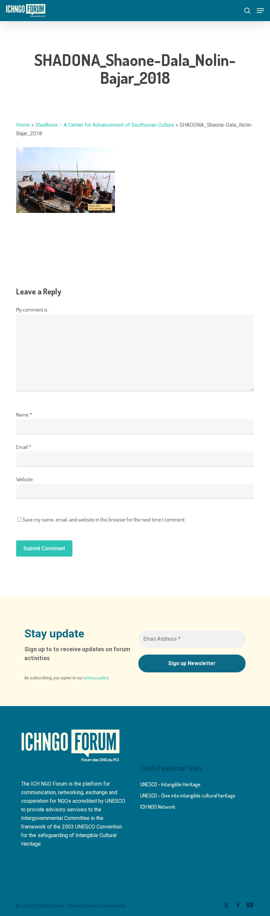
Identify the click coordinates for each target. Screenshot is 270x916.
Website (24, 479)
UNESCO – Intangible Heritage (170, 784)
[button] (260, 10)
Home (23, 125)
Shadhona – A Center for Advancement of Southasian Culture (104, 125)
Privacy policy (82, 905)
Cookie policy (112, 905)
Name (24, 414)
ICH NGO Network (157, 806)
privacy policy (96, 677)
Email (23, 447)
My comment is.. (32, 309)
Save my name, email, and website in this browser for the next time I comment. (104, 519)
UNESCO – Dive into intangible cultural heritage (187, 795)
